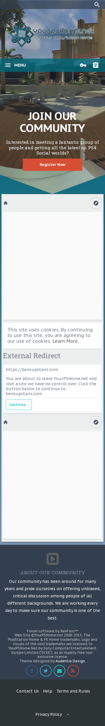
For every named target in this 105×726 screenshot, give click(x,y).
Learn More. (65, 341)
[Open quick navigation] (96, 203)
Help (47, 691)
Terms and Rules (73, 691)
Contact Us (27, 691)
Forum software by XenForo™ (52, 631)
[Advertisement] (52, 266)
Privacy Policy (48, 714)
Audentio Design (70, 661)
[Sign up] (97, 65)
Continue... (19, 404)
